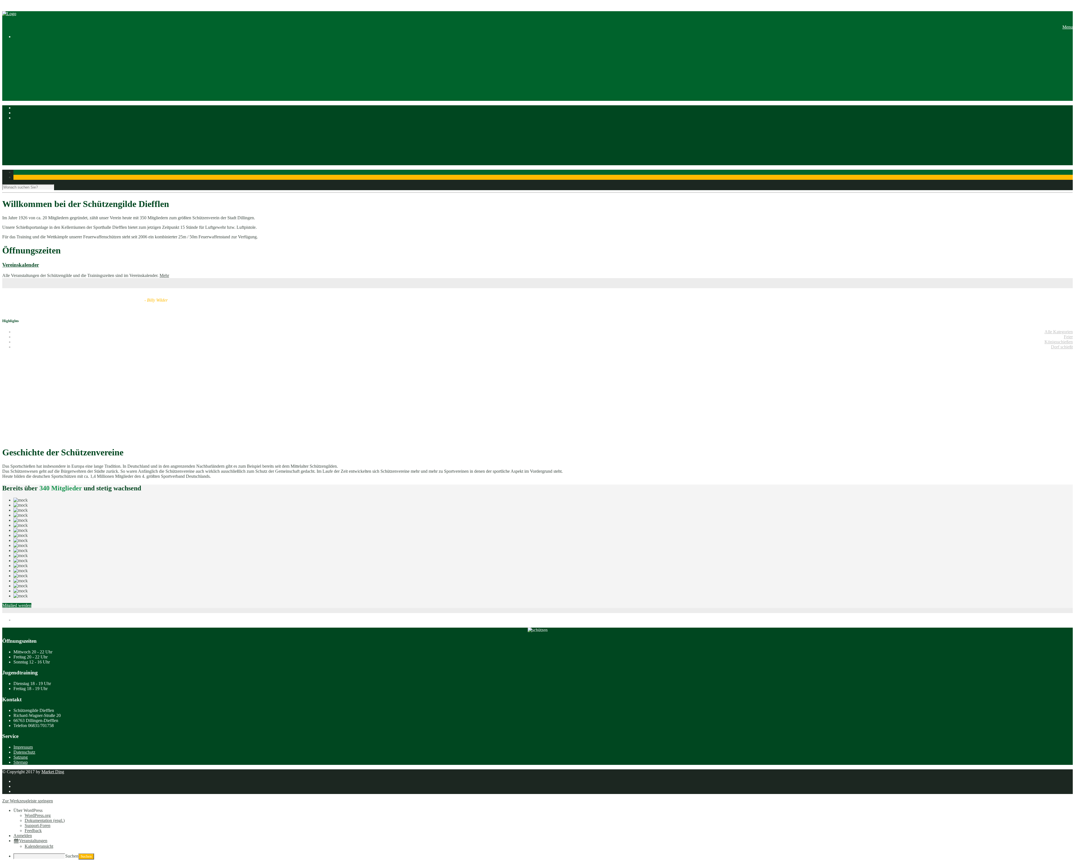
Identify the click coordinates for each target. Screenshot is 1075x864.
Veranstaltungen (33, 840)
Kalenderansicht (39, 846)
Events (1067, 162)
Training (1065, 86)
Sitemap (20, 762)
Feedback (33, 830)
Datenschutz (24, 752)
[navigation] (537, 834)
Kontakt (1065, 106)
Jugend (1066, 91)
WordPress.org (38, 815)
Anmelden (22, 835)
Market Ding (52, 771)
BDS (1068, 152)
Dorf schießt (1062, 346)
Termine (1065, 157)
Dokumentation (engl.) (45, 820)
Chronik (1065, 56)
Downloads (1062, 96)
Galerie (1066, 101)
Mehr (164, 275)
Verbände (1064, 66)
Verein (1067, 51)
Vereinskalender (20, 265)
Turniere (1065, 127)
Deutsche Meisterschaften (1050, 147)
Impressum (23, 747)
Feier (1068, 336)
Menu (1067, 27)
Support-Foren (37, 825)
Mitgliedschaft (1060, 71)
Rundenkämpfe (1059, 132)
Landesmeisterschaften (1053, 142)
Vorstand (1065, 61)
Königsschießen (1058, 341)
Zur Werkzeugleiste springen (27, 800)
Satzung (1065, 76)
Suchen (71, 856)
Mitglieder (1064, 81)
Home (1067, 46)
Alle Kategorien (1058, 331)
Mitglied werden (16, 605)
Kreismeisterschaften (1054, 137)
